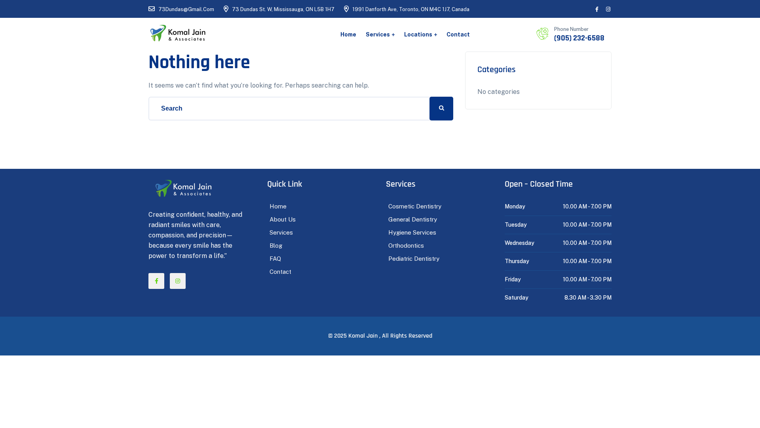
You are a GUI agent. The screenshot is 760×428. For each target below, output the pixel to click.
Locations (418, 34)
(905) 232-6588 (579, 38)
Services (378, 34)
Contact (458, 34)
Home (348, 34)
